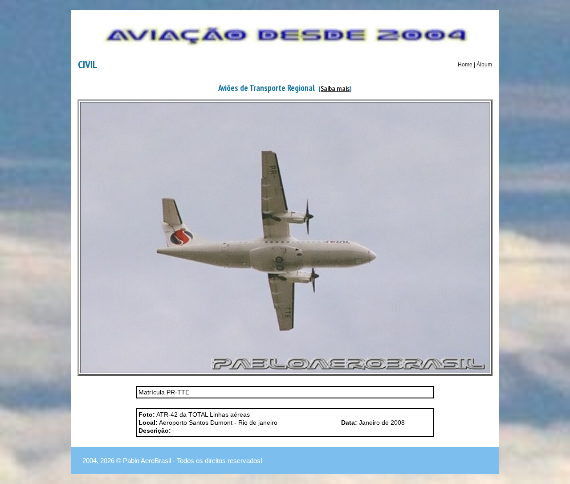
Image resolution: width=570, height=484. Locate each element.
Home (465, 65)
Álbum (484, 65)
